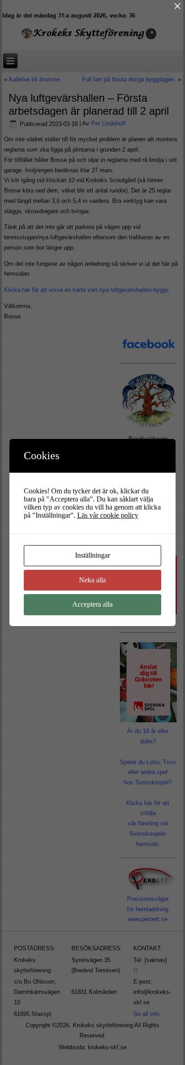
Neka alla (92, 580)
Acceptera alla (92, 604)
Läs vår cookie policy (107, 515)
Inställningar (92, 555)
